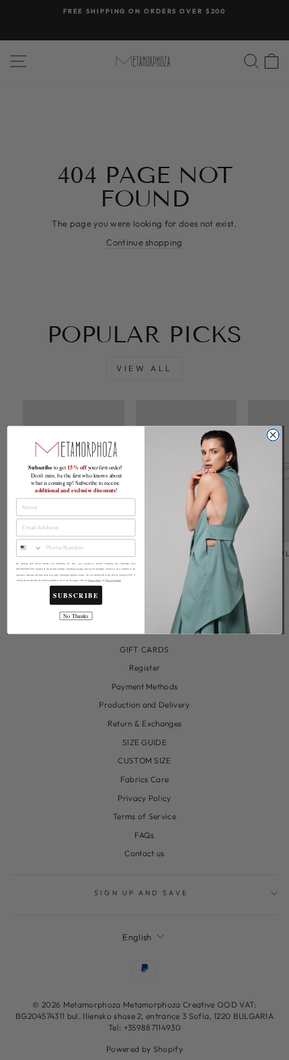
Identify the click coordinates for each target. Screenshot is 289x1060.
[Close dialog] (273, 435)
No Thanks (75, 615)
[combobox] (29, 547)
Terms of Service (113, 581)
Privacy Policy (94, 581)
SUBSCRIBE (76, 595)
